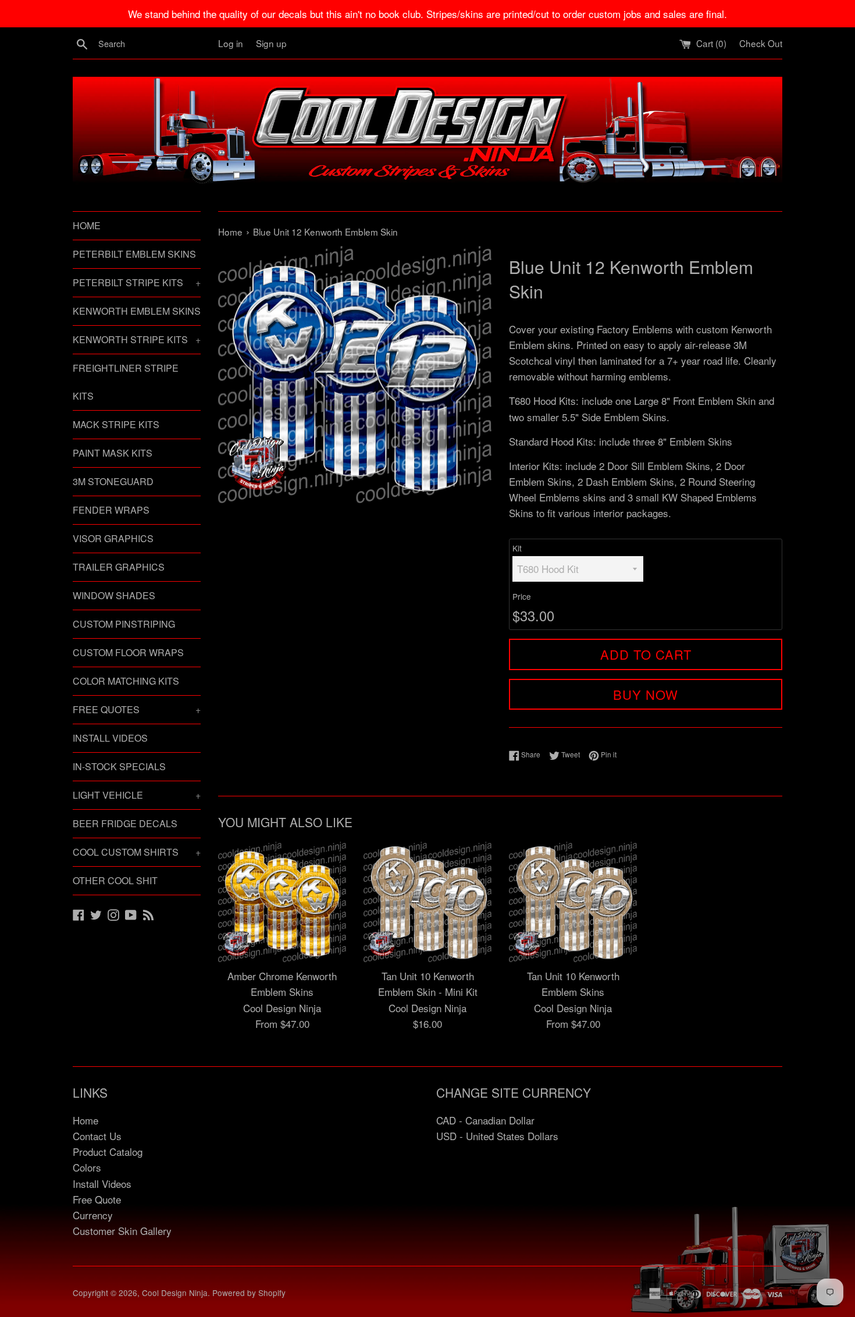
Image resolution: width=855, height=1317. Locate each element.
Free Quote (97, 1199)
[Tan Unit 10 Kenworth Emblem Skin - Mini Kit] (427, 902)
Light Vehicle (137, 795)
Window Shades (114, 595)
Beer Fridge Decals (125, 823)
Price (521, 596)
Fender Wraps (111, 510)
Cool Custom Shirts (137, 852)
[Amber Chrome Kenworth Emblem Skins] (282, 902)
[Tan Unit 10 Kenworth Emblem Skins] (573, 902)
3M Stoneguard (113, 481)
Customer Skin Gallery (122, 1230)
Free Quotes (137, 709)
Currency (93, 1215)
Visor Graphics (113, 538)
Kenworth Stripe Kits (137, 339)
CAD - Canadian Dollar (485, 1120)
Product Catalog (107, 1151)
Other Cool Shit (115, 880)
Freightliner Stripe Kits (126, 382)
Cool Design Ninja (175, 1292)
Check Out (760, 43)
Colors (87, 1167)
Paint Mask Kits (112, 453)
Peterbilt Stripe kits (137, 282)
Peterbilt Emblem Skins (134, 254)
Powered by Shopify (249, 1292)
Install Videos (110, 738)
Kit (517, 548)
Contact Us (97, 1136)
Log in (230, 43)
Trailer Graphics (119, 567)
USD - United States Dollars (497, 1136)
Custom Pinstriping (124, 624)
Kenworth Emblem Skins (137, 311)
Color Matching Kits (126, 681)
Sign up (271, 43)
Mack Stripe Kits (116, 424)
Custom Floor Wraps (128, 652)
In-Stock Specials (119, 766)
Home (87, 225)
